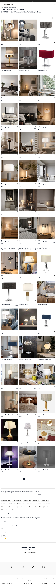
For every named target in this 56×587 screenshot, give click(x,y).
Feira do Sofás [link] (38, 503)
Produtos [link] (29, 4)
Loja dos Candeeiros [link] (22, 506)
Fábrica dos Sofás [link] (46, 503)
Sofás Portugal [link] (4, 506)
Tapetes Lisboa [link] (47, 506)
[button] (2, 4)
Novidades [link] (35, 4)
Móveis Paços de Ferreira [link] (5, 500)
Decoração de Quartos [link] (17, 500)
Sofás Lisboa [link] (30, 506)
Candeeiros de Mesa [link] (12, 7)
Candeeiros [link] (6, 7)
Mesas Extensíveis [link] (20, 503)
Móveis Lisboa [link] (3, 503)
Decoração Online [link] (36, 500)
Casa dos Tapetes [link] (12, 506)
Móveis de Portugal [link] (45, 500)
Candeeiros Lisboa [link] (38, 506)
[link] (8, 4)
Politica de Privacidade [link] (32, 552)
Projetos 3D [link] (40, 4)
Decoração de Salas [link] (27, 500)
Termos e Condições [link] (28, 580)
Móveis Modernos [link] (12, 503)
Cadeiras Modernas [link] (29, 503)
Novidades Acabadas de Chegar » (28, 1)
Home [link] (2, 7)
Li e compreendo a (29, 552)
